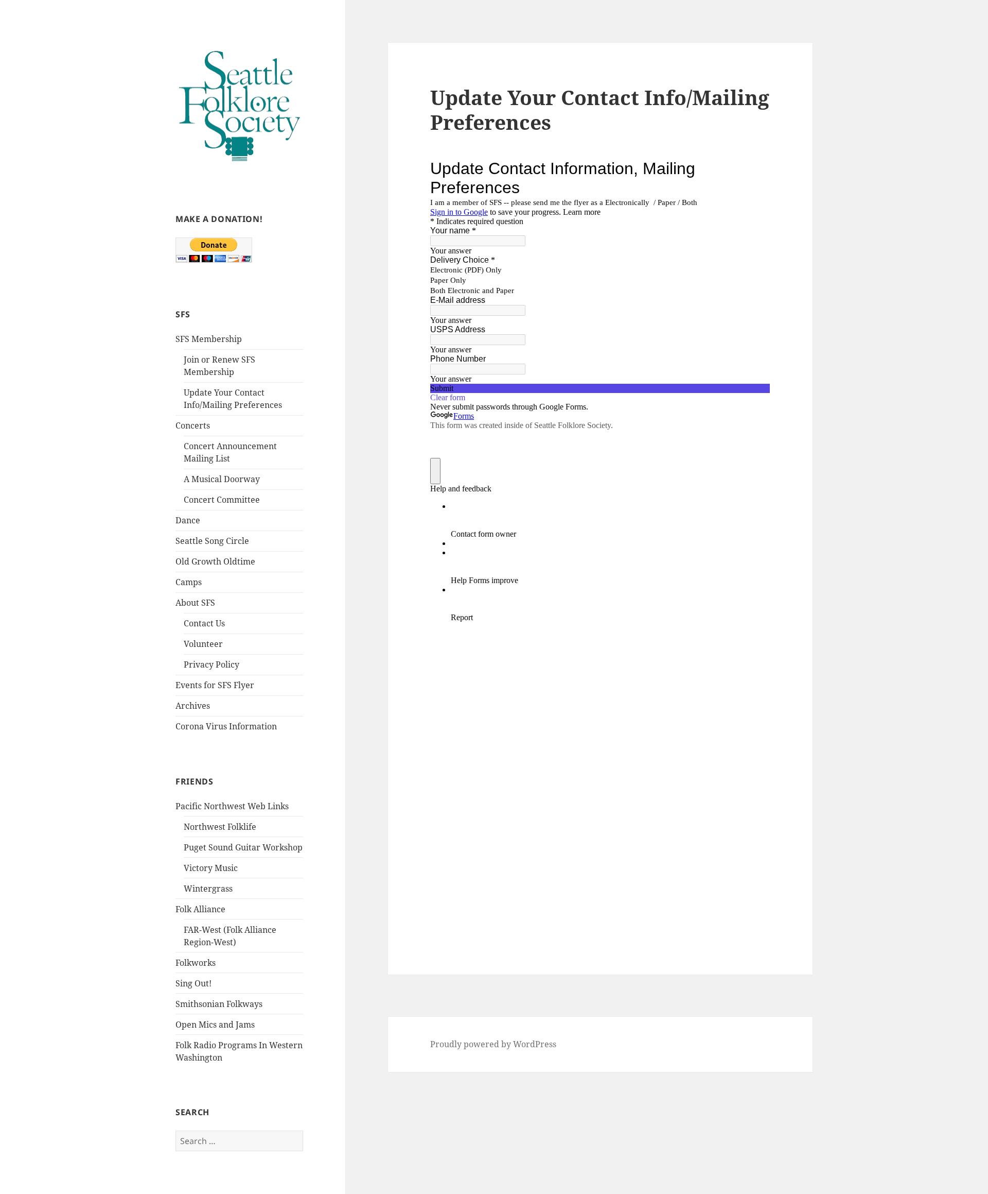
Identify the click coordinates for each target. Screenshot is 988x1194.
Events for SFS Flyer (214, 685)
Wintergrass (208, 888)
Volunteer (203, 644)
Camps (188, 582)
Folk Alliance (200, 909)
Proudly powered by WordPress (493, 1044)
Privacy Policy (211, 664)
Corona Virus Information (226, 726)
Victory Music (211, 868)
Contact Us (204, 623)
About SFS (195, 602)
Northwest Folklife (220, 826)
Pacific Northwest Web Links (232, 806)
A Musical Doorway (222, 479)
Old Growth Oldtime (215, 561)
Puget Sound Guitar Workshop (243, 847)
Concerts (192, 425)
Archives (192, 705)
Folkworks (195, 962)
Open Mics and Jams (215, 1024)
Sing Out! (193, 983)
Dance (187, 520)
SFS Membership (208, 339)
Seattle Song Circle (212, 541)
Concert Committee (222, 499)
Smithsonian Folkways (218, 1004)
